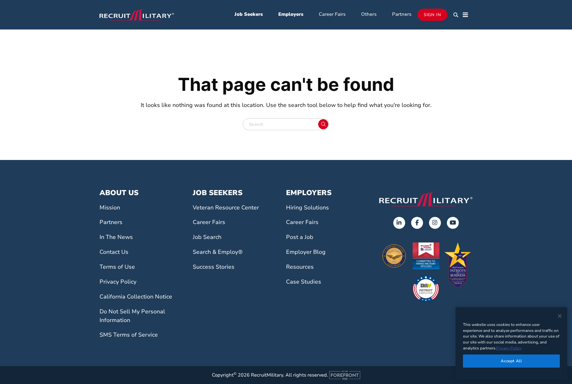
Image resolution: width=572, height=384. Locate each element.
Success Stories (213, 267)
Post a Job (299, 237)
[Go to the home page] (425, 199)
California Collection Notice (136, 297)
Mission (110, 208)
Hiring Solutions (307, 208)
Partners (401, 14)
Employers (290, 14)
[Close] (559, 316)
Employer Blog (306, 252)
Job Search (207, 237)
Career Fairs (332, 14)
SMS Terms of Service (129, 335)
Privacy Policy (118, 282)
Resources (300, 267)
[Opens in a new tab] (399, 223)
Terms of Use (117, 267)
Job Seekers (248, 14)
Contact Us (114, 252)
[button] (455, 15)
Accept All (511, 360)
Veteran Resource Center (226, 208)
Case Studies (303, 282)
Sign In (432, 15)
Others (369, 14)
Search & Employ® (218, 252)
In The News (116, 237)
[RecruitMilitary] (137, 14)
